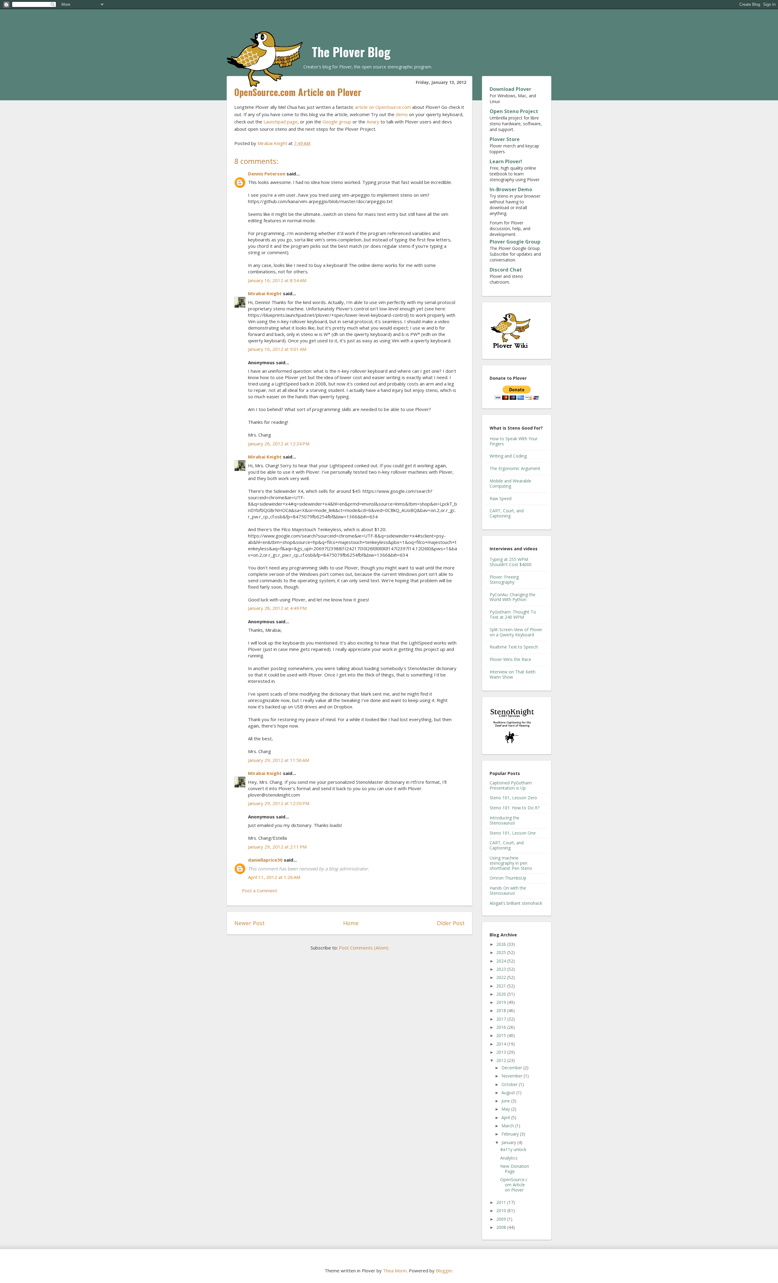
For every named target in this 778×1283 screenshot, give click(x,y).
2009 (501, 1219)
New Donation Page (514, 1168)
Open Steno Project (514, 111)
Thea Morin (395, 1270)
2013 (501, 1052)
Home (351, 923)
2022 (501, 977)
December (512, 1067)
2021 (501, 986)
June (506, 1101)
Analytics (509, 1158)
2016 (501, 1027)
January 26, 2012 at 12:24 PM (278, 444)
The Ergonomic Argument (515, 468)
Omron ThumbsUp (508, 878)
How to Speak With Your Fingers (514, 441)
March (508, 1126)
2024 (501, 961)
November (512, 1076)
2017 (501, 1019)
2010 (501, 1210)
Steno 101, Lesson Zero (513, 798)
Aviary (373, 122)
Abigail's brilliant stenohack (516, 903)
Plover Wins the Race (510, 659)
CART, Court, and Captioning (507, 513)
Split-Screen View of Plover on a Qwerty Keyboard (516, 632)
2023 (501, 969)
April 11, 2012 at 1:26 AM (274, 877)
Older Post (451, 923)
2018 (501, 1010)
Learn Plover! (506, 161)
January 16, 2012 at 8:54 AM (277, 280)
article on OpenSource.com (383, 107)
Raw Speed (500, 498)
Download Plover (510, 89)
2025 (501, 952)
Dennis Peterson (266, 174)
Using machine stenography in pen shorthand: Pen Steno (511, 863)
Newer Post (249, 923)
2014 (501, 1044)
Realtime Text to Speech (514, 647)
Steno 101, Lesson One (513, 833)
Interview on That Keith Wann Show (512, 674)
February (510, 1134)
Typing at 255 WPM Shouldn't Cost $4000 (511, 561)
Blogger (444, 1270)
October (510, 1084)
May (506, 1109)
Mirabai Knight (265, 293)
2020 (501, 994)
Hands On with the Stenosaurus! (508, 890)
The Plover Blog (351, 52)
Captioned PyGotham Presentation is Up (511, 785)
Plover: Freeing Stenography (504, 579)
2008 (501, 1227)
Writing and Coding (508, 456)
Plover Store (505, 139)
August (508, 1092)
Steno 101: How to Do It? (514, 808)
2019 (501, 1002)
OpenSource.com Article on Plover (514, 1185)
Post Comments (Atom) (363, 948)
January (509, 1142)
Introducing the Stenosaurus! (504, 820)
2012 (501, 1060)
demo (402, 114)
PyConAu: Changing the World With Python (512, 597)
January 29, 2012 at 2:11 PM (277, 847)
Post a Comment (259, 890)
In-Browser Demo (511, 189)
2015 (501, 1035)
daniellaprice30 (265, 860)
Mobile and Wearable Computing (510, 483)
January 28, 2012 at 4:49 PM (277, 608)
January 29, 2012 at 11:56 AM (278, 760)
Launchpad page (280, 122)
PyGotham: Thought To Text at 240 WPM (513, 614)
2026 (501, 944)
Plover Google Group (515, 241)
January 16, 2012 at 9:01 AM (277, 349)
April (506, 1117)
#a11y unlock (513, 1149)
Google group (336, 122)
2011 (501, 1202)
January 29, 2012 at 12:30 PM (278, 803)
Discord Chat (506, 269)
